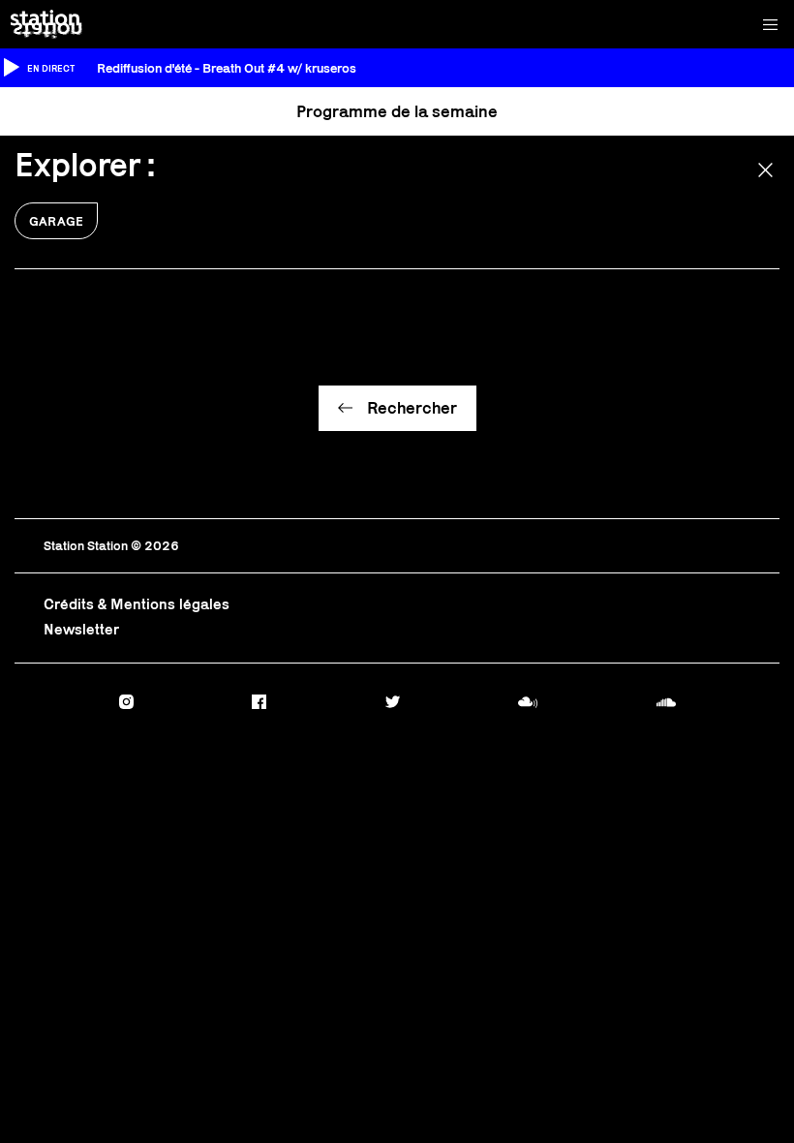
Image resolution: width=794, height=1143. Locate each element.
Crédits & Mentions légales (136, 604)
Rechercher (412, 407)
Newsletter (81, 629)
